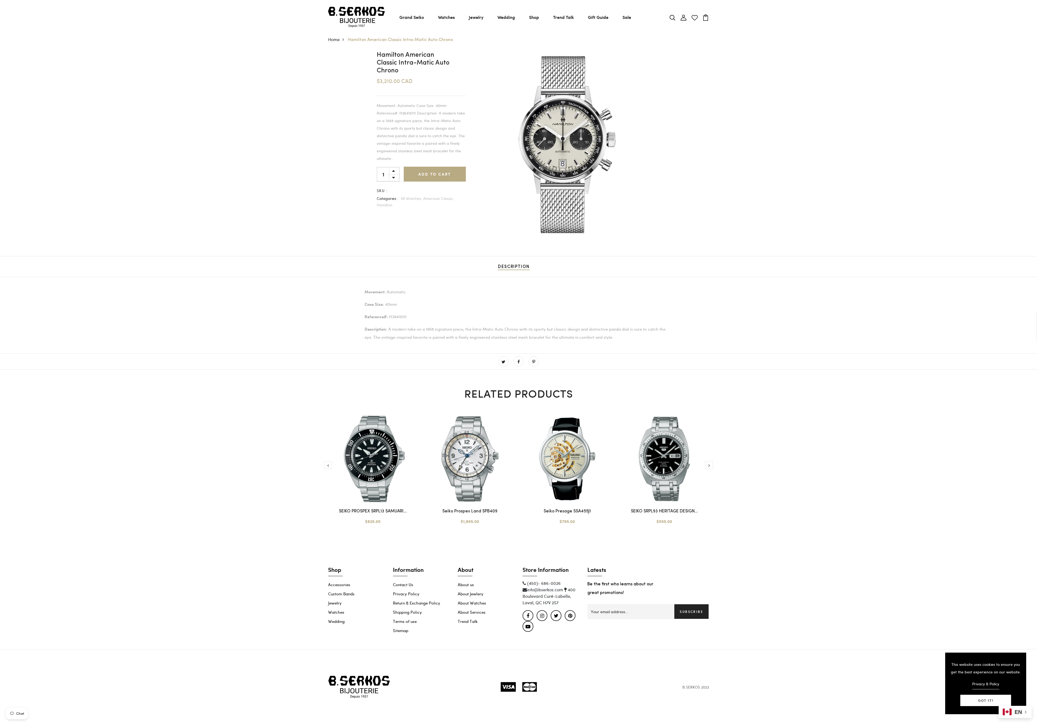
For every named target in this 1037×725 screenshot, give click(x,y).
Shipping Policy (407, 612)
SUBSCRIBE (691, 611)
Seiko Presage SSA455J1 (567, 511)
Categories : (387, 198)
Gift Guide (598, 17)
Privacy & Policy (985, 683)
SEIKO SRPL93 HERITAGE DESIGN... (664, 511)
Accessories (339, 584)
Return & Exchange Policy (416, 603)
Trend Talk (563, 17)
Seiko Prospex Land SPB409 (469, 511)
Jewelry (476, 17)
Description (514, 267)
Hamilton (384, 204)
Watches (446, 17)
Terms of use (405, 621)
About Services (472, 612)
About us (466, 584)
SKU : (382, 190)
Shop (534, 17)
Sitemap (400, 630)
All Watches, (411, 198)
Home (334, 39)
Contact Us (403, 584)
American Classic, (438, 198)
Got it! (985, 700)
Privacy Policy (406, 593)
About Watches (472, 603)
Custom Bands (341, 593)
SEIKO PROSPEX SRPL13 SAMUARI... (373, 511)
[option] (567, 144)
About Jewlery (470, 593)
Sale (626, 17)
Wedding (506, 17)
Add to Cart (434, 174)
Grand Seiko (411, 17)
